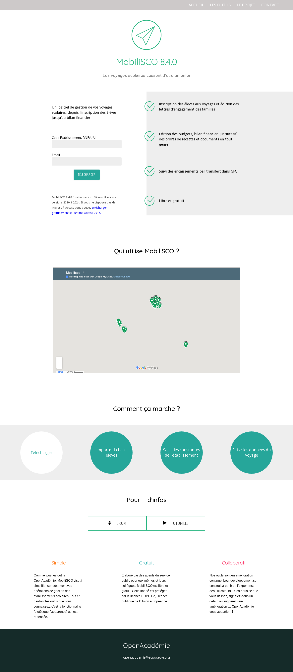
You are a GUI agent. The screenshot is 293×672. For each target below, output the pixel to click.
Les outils (220, 5)
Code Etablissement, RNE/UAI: (74, 137)
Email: (56, 155)
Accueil (196, 5)
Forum (120, 523)
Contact (270, 5)
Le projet (246, 5)
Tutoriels (180, 523)
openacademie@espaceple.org (146, 657)
